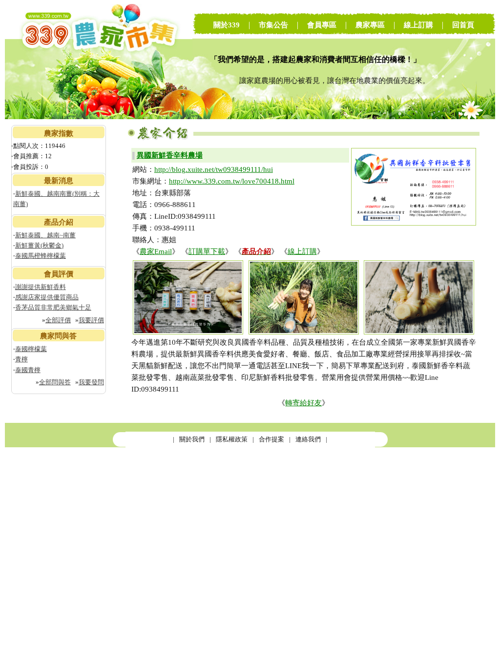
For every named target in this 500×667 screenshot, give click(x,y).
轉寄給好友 (303, 403)
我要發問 (91, 382)
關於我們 (192, 439)
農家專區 (370, 25)
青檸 (21, 359)
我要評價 (91, 320)
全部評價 (58, 320)
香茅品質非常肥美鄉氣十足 (53, 307)
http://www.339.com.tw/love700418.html (231, 181)
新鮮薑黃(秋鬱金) (39, 245)
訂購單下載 (206, 251)
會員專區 (321, 25)
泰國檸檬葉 (31, 349)
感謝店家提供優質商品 (47, 297)
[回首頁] (98, 117)
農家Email (156, 251)
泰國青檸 (28, 370)
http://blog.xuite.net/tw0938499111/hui (213, 169)
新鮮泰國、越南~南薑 (45, 235)
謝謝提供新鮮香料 (40, 287)
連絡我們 (308, 439)
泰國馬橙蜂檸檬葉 (40, 255)
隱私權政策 (232, 439)
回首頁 (463, 25)
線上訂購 (418, 25)
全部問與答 (55, 382)
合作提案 (271, 439)
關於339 (226, 25)
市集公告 (273, 25)
